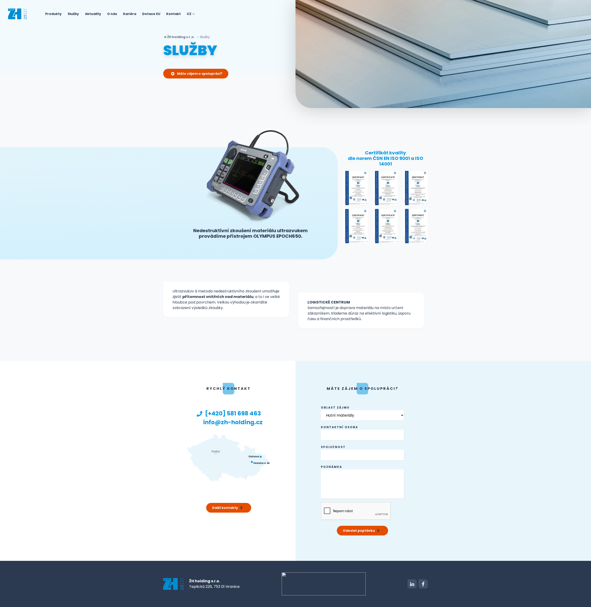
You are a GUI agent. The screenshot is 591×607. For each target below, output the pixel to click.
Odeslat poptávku (359, 530)
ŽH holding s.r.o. (180, 37)
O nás (112, 14)
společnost (333, 447)
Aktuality (93, 14)
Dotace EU (151, 14)
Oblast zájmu (335, 407)
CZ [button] (189, 14)
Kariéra (129, 14)
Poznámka (331, 467)
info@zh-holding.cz (232, 422)
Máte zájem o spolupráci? (199, 73)
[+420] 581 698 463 (233, 413)
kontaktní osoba (339, 427)
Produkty (53, 14)
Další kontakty (225, 507)
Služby (73, 14)
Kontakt (173, 14)
